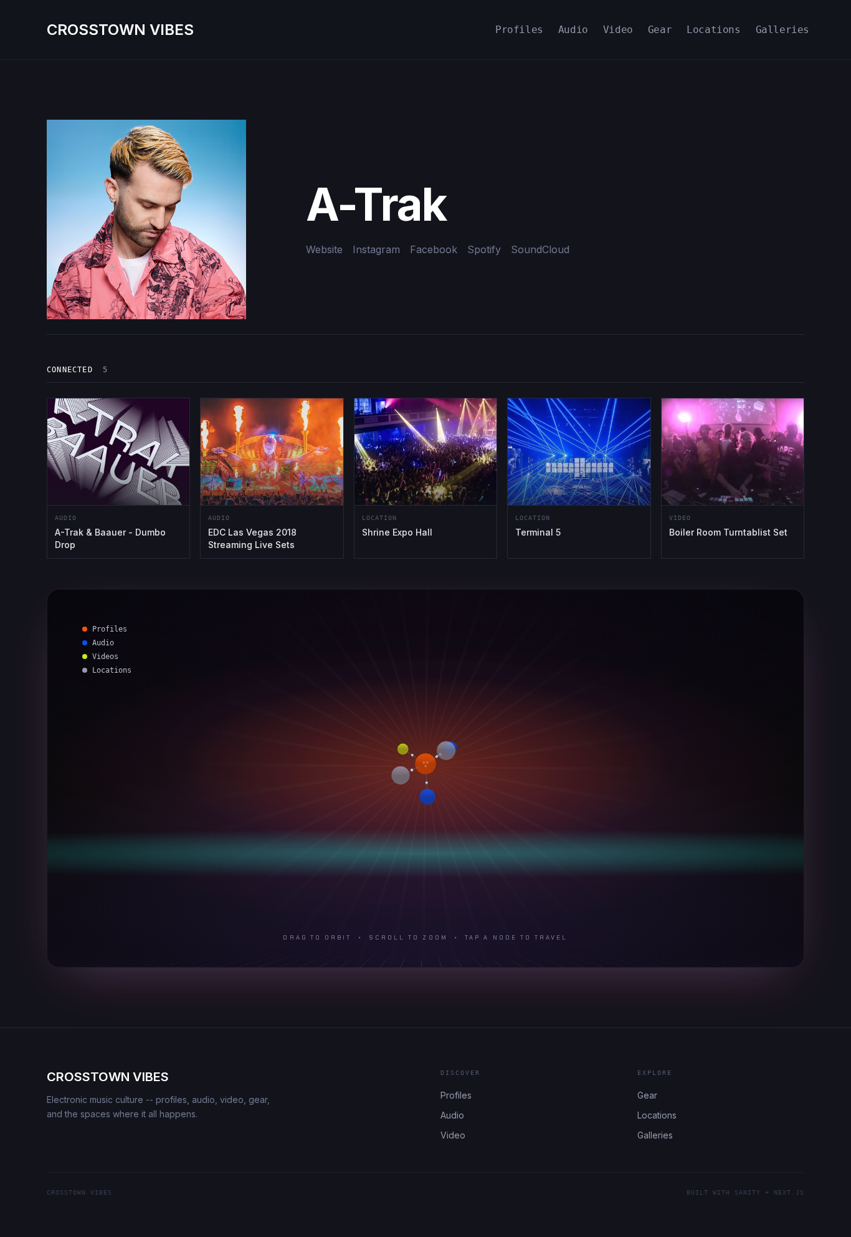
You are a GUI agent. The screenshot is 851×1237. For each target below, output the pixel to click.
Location (379, 517)
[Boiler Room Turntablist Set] (733, 478)
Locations (713, 30)
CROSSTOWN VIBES (108, 1076)
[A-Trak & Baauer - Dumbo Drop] (118, 478)
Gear (660, 30)
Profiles (519, 30)
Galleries (782, 30)
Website (324, 249)
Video (618, 30)
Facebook (433, 249)
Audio (573, 30)
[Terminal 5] (579, 478)
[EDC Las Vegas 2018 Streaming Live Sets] (272, 478)
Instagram (376, 249)
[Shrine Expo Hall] (425, 478)
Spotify (484, 249)
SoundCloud (540, 249)
